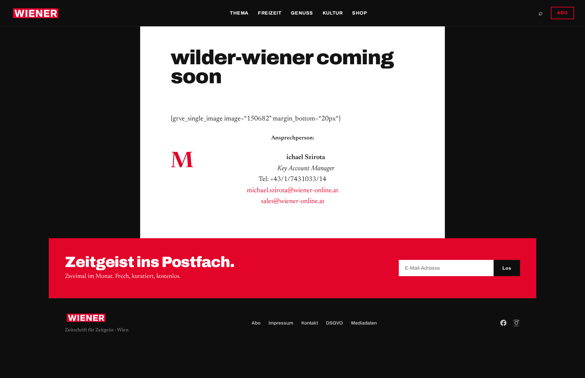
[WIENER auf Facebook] (503, 323)
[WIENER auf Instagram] (516, 323)
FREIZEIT (269, 13)
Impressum (280, 323)
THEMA (239, 13)
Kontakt (309, 323)
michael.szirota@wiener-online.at (292, 190)
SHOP (359, 13)
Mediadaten (364, 323)
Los (506, 268)
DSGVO (334, 323)
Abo (256, 323)
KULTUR (333, 13)
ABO (562, 12)
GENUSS (302, 13)
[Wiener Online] (36, 13)
